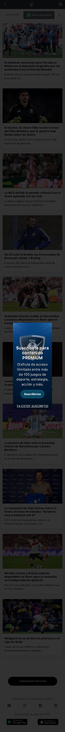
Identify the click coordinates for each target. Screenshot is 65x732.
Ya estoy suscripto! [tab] (32, 406)
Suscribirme (32, 394)
